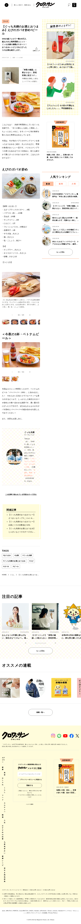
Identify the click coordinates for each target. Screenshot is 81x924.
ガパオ (6, 566)
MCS (28, 913)
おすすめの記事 (2, 832)
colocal (55, 910)
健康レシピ (2, 860)
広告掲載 (44, 913)
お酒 (17, 555)
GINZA (31, 910)
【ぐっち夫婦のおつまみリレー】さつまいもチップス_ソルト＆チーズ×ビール (21, 517)
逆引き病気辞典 (4, 874)
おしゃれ (2, 781)
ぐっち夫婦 (27, 555)
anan (3, 910)
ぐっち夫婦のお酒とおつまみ (14, 561)
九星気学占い (4, 847)
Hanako (36, 910)
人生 (4, 821)
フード (5, 21)
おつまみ (7, 555)
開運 (2, 816)
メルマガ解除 (29, 804)
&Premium (43, 910)
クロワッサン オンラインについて (11, 890)
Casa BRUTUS (23, 910)
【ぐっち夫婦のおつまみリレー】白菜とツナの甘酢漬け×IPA (21, 523)
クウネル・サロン (72, 910)
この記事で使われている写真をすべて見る (21, 494)
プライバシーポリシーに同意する (31, 779)
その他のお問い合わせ (49, 890)
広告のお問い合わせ (35, 890)
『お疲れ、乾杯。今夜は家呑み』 (29, 472)
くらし (4, 790)
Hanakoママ (61, 910)
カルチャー (4, 807)
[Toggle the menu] (6, 5)
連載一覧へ (40, 712)
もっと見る (60, 252)
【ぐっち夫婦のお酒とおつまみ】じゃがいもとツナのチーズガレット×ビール (21, 531)
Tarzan (50, 910)
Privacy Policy (52, 913)
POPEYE (15, 910)
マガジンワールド (36, 913)
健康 (2, 768)
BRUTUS (9, 910)
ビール (16, 566)
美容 (4, 774)
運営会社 (25, 890)
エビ (31, 561)
